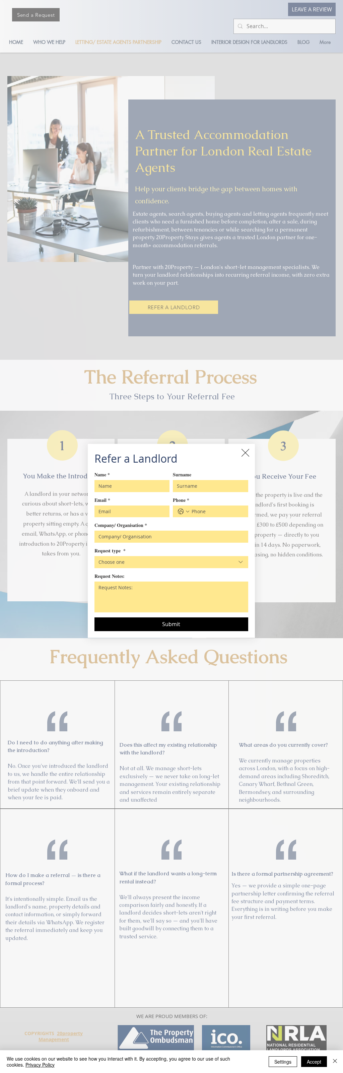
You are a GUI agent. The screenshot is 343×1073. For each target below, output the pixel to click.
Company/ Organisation (120, 525)
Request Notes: (109, 576)
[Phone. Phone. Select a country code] (183, 512)
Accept (314, 1061)
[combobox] (171, 562)
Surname (182, 474)
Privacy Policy (40, 1064)
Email (102, 500)
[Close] (335, 1062)
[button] (245, 452)
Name (102, 474)
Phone (181, 500)
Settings (282, 1061)
